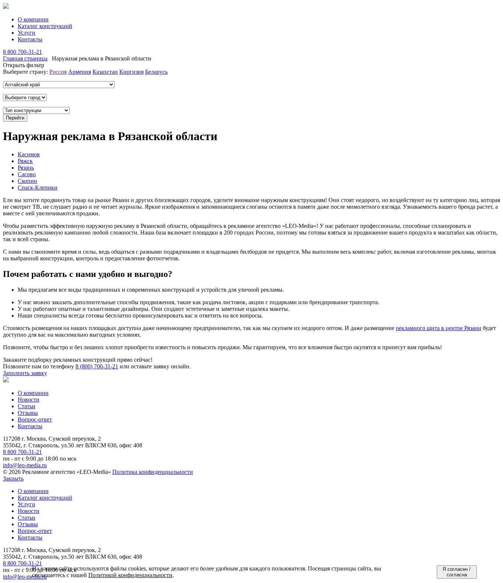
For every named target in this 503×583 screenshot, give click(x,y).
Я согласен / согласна (457, 571)
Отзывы (28, 413)
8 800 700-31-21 (22, 52)
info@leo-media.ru (25, 465)
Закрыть (13, 478)
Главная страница (25, 58)
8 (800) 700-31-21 (96, 366)
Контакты (30, 39)
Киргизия (131, 72)
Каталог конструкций (45, 26)
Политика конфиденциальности (152, 472)
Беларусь (156, 72)
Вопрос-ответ (35, 419)
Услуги (26, 33)
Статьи (26, 406)
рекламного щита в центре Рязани (438, 328)
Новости (28, 399)
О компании (33, 19)
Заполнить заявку (25, 373)
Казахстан (105, 72)
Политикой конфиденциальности (130, 575)
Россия (58, 72)
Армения (79, 72)
